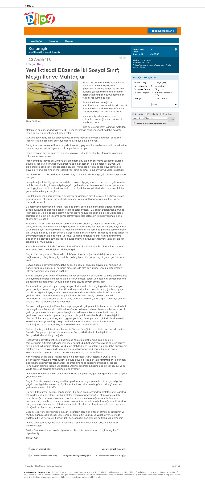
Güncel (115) (140, 82)
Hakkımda (53, 41)
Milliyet (30, 6)
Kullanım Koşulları (54, 466)
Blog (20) (159, 89)
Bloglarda (139, 114)
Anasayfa (29, 466)
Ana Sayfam (36, 41)
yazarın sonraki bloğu (112, 449)
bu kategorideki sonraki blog (109, 455)
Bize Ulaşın (40, 466)
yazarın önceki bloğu (41, 449)
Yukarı (174, 466)
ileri (124, 57)
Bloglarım (69, 41)
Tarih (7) (138, 98)
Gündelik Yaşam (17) (143, 92)
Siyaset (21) (160, 86)
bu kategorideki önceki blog (44, 455)
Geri (120, 57)
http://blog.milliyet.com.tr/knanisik (44, 52)
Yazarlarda (153, 114)
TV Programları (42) (143, 86)
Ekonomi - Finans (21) (144, 89)
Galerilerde (167, 114)
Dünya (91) (160, 82)
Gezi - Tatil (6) (161, 98)
